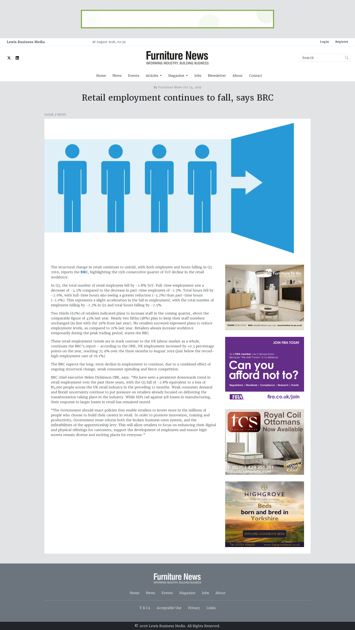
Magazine (187, 593)
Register (341, 42)
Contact (255, 75)
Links (211, 608)
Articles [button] (152, 75)
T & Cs (144, 608)
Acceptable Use (169, 608)
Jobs (197, 75)
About (238, 75)
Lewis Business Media (26, 42)
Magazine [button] (176, 75)
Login (324, 42)
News (117, 75)
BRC (84, 272)
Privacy (194, 608)
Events (133, 75)
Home (101, 75)
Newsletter (217, 75)
